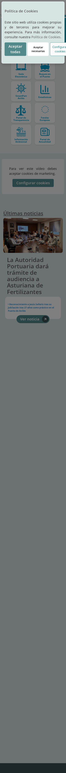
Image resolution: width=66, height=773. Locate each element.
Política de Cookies (45, 37)
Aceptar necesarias (38, 49)
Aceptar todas (15, 49)
